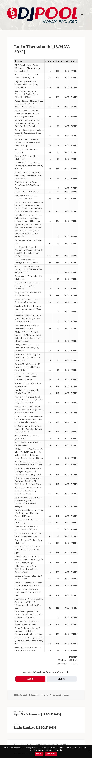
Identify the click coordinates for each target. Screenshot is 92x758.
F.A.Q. (32, 744)
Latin (46, 695)
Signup (61, 679)
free (53, 695)
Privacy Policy (61, 744)
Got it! (39, 754)
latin (57, 695)
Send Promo (41, 744)
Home (16, 744)
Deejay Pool (35, 695)
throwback (64, 695)
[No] (89, 751)
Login (30, 679)
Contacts (51, 744)
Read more (51, 754)
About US (24, 744)
